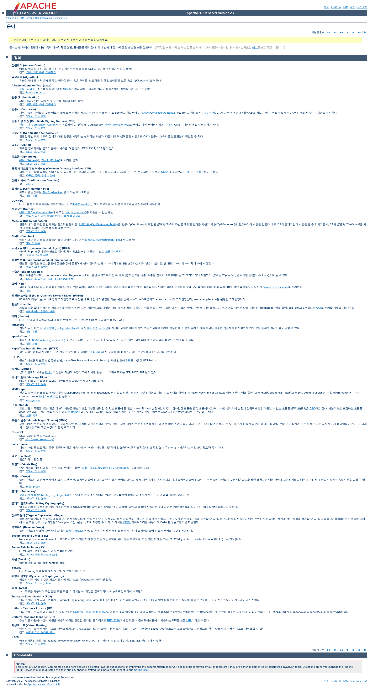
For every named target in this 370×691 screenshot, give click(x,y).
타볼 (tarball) (73, 411)
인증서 (169, 124)
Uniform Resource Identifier (90, 611)
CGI (318, 307)
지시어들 (336, 7)
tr (365, 32)
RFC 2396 (113, 620)
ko (359, 32)
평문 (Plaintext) (28, 160)
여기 (255, 47)
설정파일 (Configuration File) (102, 239)
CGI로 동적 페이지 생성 (40, 175)
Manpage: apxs (35, 92)
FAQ (345, 7)
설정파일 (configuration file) (36, 212)
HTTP (22, 319)
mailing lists (141, 669)
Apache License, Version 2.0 (44, 684)
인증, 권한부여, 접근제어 (41, 72)
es (341, 32)
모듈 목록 (32, 415)
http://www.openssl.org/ (39, 439)
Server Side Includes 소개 (42, 554)
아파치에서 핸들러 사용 (40, 311)
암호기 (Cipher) (50, 160)
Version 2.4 (61, 18)
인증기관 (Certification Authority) (39, 124)
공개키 (211, 112)
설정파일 (31, 195)
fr (347, 32)
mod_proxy (33, 486)
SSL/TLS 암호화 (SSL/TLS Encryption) (49, 278)
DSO (67, 88)
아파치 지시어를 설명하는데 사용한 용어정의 (53, 215)
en (335, 32)
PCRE (127, 522)
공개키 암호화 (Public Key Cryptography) (105, 467)
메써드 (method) (82, 204)
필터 (29, 290)
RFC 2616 (95, 351)
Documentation (43, 18)
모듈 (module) (27, 88)
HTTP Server (24, 18)
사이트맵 (362, 7)
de (328, 32)
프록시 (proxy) (74, 530)
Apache (10, 18)
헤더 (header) (47, 396)
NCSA (164, 171)
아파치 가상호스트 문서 (40, 632)
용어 (352, 7)
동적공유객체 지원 (37, 254)
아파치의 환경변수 (37, 266)
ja (353, 32)
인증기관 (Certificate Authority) (156, 112)
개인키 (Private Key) (116, 124)
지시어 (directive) (52, 192)
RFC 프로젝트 (195, 171)
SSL (128, 360)
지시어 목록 (33, 243)
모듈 (326, 7)
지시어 (30, 183)
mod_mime (33, 400)
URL (189, 620)
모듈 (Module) (113, 251)
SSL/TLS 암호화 (36, 116)
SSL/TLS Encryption (38, 583)
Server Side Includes (275, 287)
